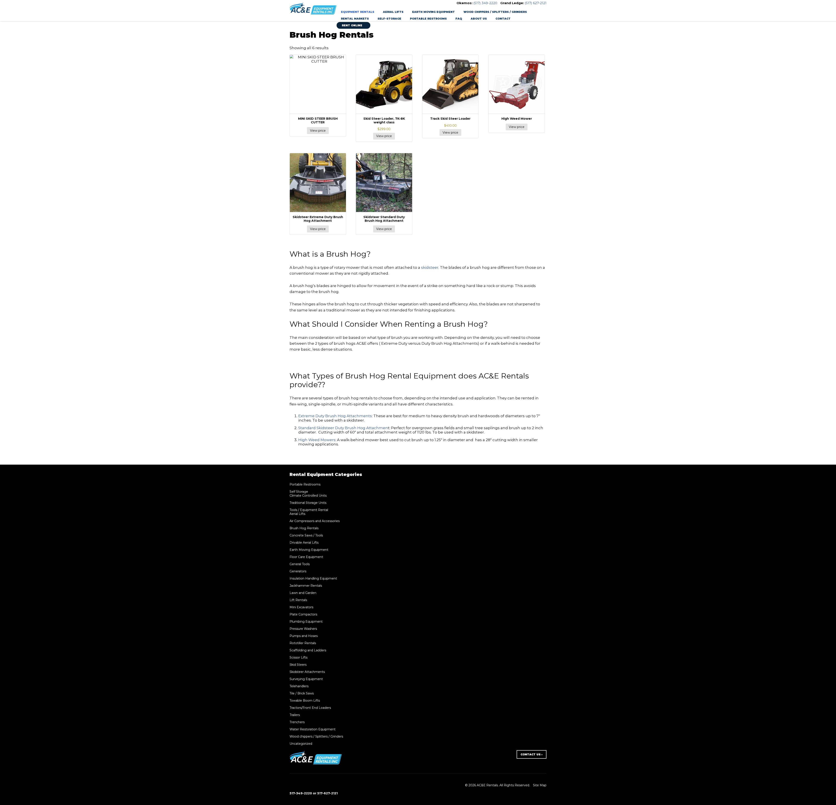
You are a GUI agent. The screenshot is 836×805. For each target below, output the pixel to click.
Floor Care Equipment (306, 557)
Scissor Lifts (298, 657)
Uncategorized (301, 744)
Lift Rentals (298, 600)
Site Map (539, 785)
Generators (298, 571)
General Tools (300, 564)
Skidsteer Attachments (307, 672)
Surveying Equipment (306, 679)
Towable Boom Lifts (305, 700)
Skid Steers (298, 665)
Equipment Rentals (357, 11)
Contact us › (532, 754)
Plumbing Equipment (306, 621)
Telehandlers (299, 686)
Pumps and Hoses (304, 636)
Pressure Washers (303, 629)
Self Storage (299, 492)
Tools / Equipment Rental (309, 510)
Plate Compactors (303, 614)
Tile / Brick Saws (302, 693)
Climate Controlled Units (308, 495)
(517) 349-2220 (485, 3)
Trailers (295, 715)
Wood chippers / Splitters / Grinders (495, 11)
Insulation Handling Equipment (313, 578)
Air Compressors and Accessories (315, 521)
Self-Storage (389, 18)
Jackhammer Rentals (306, 586)
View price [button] (384, 136)
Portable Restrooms (428, 18)
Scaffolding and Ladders (308, 650)
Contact (503, 18)
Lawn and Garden (303, 593)
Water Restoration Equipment (312, 729)
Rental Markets (355, 18)
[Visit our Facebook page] (292, 785)
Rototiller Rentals (303, 643)
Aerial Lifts (393, 11)
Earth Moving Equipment (433, 11)
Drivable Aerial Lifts (304, 543)
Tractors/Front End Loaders (310, 708)
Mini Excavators (301, 607)
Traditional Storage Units (308, 503)
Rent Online (352, 25)
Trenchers (297, 722)
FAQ (458, 18)
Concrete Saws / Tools (306, 535)
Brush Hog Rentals (304, 528)
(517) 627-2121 (535, 3)
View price (318, 131)
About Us (479, 18)
